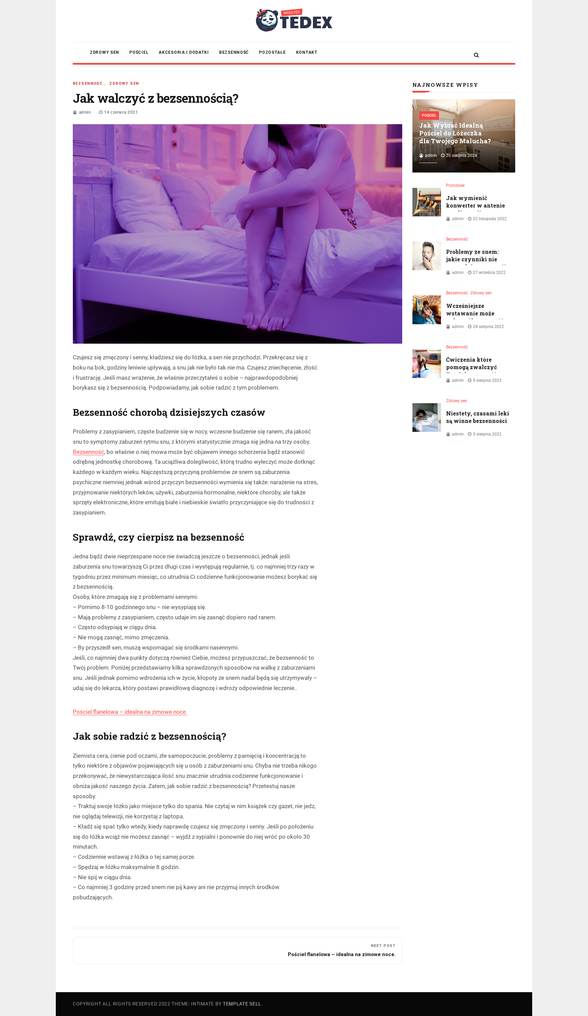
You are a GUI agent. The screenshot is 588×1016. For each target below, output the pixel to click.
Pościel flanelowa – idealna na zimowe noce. (130, 711)
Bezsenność (234, 52)
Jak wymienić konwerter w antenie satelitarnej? (475, 205)
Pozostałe (272, 52)
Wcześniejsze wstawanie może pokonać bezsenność (474, 313)
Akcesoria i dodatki (184, 52)
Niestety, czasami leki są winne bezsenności (477, 417)
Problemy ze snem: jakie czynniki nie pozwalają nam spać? (476, 259)
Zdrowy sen (104, 52)
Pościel (138, 52)
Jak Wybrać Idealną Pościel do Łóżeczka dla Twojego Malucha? (455, 133)
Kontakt (306, 52)
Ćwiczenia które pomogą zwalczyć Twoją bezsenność (471, 367)
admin (85, 112)
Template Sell (242, 1003)
